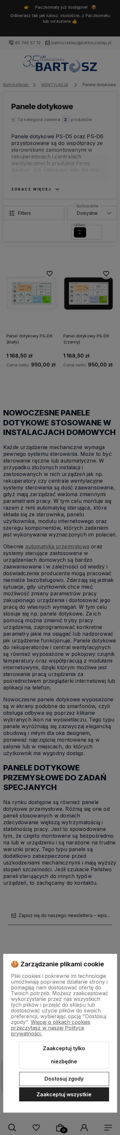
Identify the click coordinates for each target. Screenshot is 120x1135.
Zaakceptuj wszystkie (64, 1094)
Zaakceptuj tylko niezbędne (64, 1055)
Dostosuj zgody (64, 1078)
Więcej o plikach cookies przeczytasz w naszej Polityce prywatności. (50, 1028)
